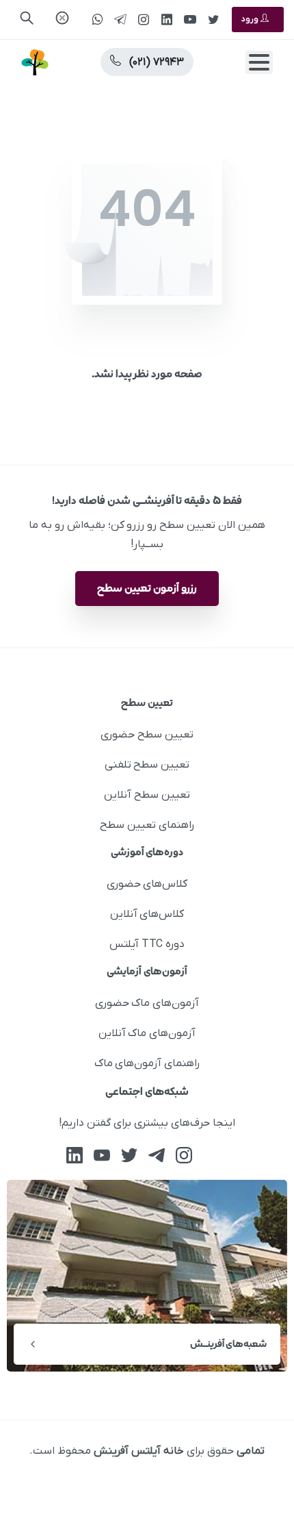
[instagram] (143, 19)
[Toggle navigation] (259, 62)
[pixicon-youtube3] (102, 1155)
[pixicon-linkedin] (74, 1155)
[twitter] (213, 19)
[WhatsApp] (97, 19)
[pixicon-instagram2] (184, 1155)
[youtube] (190, 19)
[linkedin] (166, 19)
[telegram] (120, 19)
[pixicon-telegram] (156, 1155)
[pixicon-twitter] (129, 1155)
